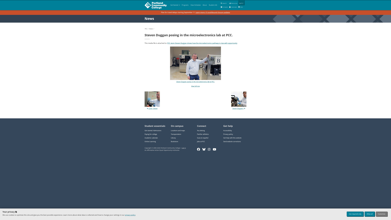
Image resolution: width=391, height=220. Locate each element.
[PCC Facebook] (198, 149)
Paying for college (151, 134)
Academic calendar (151, 138)
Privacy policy (228, 134)
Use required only (355, 214)
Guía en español (202, 138)
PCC (146, 29)
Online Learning (150, 141)
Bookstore (174, 141)
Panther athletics (203, 134)
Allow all (370, 214)
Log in (184, 148)
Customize (381, 214)
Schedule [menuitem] (196, 5)
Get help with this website (232, 138)
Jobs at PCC (201, 141)
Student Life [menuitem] (213, 5)
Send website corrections (232, 141)
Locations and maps (178, 130)
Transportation (176, 134)
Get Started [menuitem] (174, 5)
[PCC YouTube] (214, 149)
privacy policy (130, 215)
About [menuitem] (205, 5)
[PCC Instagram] (209, 149)
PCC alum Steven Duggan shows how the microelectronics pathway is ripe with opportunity (202, 43)
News (149, 18)
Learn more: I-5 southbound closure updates (213, 12)
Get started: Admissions (153, 130)
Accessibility (227, 130)
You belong (201, 130)
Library (173, 138)
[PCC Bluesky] (203, 149)
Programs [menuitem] (185, 5)
